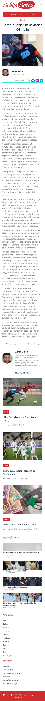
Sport (22, 20)
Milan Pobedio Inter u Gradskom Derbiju (19, 419)
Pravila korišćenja (10, 684)
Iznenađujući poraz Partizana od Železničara (19, 472)
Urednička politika (10, 680)
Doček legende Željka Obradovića (15, 587)
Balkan (5, 624)
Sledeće (32, 344)
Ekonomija (7, 627)
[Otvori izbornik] (41, 5)
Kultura (5, 634)
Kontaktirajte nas (9, 670)
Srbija (5, 648)
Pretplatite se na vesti (11, 673)
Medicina (6, 638)
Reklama (6, 677)
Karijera (6, 666)
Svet (4, 652)
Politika (6, 641)
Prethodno (11, 344)
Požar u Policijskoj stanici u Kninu (19, 524)
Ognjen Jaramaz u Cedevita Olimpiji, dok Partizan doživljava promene (20, 604)
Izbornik (13, 15)
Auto (4, 620)
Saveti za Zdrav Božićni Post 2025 (14, 571)
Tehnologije (7, 655)
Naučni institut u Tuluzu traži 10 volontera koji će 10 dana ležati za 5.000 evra (22, 553)
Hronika (6, 519)
